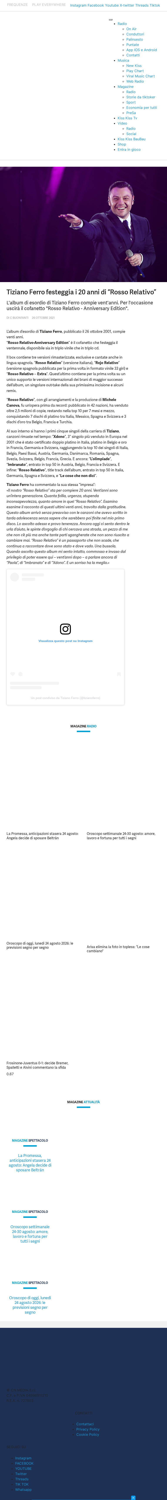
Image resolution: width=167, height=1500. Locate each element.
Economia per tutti (141, 107)
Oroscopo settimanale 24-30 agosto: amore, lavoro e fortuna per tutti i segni (121, 835)
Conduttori (135, 34)
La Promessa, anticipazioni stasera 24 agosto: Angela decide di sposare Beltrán (42, 835)
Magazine (126, 86)
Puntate (132, 44)
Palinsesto (134, 39)
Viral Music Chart (140, 76)
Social (131, 134)
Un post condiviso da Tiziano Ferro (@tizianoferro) (65, 698)
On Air (131, 29)
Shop (122, 144)
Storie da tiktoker (140, 97)
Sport (131, 102)
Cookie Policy (87, 1434)
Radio (122, 23)
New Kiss (134, 65)
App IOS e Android (141, 50)
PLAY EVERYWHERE (49, 4)
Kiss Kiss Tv (127, 118)
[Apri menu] (110, 19)
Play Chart (135, 71)
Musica (123, 60)
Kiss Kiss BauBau (131, 139)
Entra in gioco (129, 149)
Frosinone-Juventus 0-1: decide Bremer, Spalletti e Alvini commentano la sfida (37, 1065)
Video (122, 123)
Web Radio (135, 81)
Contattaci (85, 1424)
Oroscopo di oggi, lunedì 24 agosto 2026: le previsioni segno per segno (40, 945)
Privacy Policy (88, 1429)
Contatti (133, 55)
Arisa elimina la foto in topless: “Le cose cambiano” (118, 949)
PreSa (131, 113)
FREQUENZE (17, 4)
